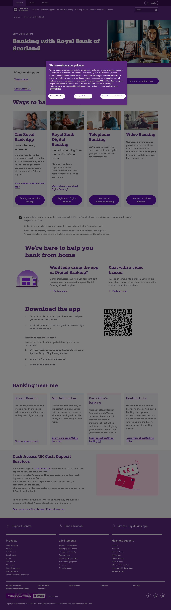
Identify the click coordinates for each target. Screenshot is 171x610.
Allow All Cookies (57, 96)
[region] (86, 83)
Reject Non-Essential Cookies (113, 96)
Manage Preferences (83, 96)
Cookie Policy (55, 89)
